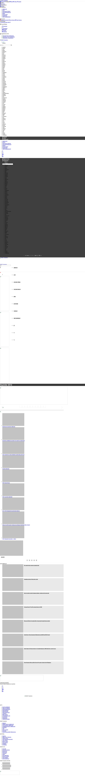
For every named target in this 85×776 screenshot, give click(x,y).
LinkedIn (5, 31)
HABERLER (4, 9)
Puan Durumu (19, 20)
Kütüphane (4, 727)
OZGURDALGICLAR (6, 715)
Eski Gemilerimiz (5, 758)
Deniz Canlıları (5, 729)
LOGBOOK (4, 713)
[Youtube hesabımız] (2, 154)
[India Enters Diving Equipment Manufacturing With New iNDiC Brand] (12, 646)
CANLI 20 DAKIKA (6, 708)
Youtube (5, 29)
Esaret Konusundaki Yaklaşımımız (9, 732)
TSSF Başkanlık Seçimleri (7, 739)
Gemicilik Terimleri (6, 750)
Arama (7, 1)
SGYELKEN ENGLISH (6, 12)
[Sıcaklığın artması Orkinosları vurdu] (12, 590)
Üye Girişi (3, 3)
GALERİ (6, 158)
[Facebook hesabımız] (2, 151)
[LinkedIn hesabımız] (2, 156)
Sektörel (4, 736)
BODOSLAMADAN (6, 707)
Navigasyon (4, 751)
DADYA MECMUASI (6, 709)
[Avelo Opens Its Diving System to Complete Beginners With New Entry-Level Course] (12, 660)
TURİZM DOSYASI (6, 719)
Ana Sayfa (3, 1)
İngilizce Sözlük (5, 756)
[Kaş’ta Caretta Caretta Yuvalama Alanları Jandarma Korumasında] (12, 604)
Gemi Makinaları (5, 755)
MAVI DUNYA (5, 714)
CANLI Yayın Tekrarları (6, 737)
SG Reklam (4, 744)
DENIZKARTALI (5, 710)
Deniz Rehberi (5, 757)
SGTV (3, 10)
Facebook (5, 26)
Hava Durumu (12, 20)
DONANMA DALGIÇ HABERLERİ (8, 726)
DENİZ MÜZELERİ (5, 712)
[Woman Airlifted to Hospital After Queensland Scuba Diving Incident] (12, 632)
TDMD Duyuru (5, 738)
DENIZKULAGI (5, 711)
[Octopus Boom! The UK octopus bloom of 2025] (12, 618)
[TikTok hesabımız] (2, 155)
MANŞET (4, 723)
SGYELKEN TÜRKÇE (6, 11)
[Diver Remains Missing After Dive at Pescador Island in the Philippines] (12, 673)
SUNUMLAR (4, 718)
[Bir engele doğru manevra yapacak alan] (12, 576)
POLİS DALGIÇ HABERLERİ (7, 725)
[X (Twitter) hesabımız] (2, 27)
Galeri (12, 1)
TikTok (4, 30)
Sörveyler (4, 730)
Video (15, 1)
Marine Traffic (5, 741)
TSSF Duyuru (5, 740)
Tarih (3, 728)
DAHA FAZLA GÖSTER (4, 682)
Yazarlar (19, 1)
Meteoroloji (4, 752)
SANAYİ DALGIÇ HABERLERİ (8, 724)
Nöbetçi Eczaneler (5, 20)
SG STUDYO (4, 717)
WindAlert (4, 743)
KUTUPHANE (5, 14)
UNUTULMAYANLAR (6, 16)
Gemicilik (4, 748)
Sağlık (3, 754)
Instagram (5, 28)
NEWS (3, 13)
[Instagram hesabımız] (2, 153)
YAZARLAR (4, 15)
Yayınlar (2, 6)
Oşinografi (4, 753)
